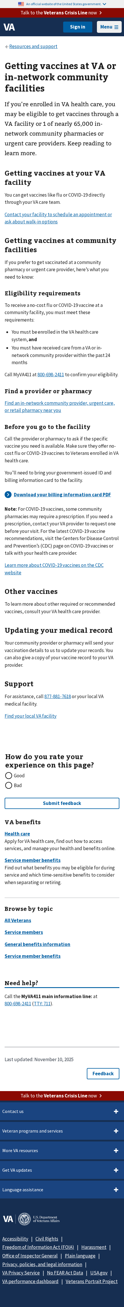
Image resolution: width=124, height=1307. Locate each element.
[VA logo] (9, 27)
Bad (18, 785)
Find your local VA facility (31, 716)
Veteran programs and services (32, 1131)
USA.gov (99, 1273)
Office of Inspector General (30, 1256)
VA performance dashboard (30, 1281)
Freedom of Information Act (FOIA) (38, 1247)
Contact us (13, 1111)
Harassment (93, 1247)
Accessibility (15, 1239)
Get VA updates (17, 1170)
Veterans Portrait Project (92, 1281)
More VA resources (20, 1150)
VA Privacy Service (21, 1273)
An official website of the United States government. (64, 4)
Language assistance (22, 1189)
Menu (106, 27)
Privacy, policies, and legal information (42, 1264)
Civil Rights (46, 1239)
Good (19, 775)
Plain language (80, 1256)
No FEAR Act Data (65, 1273)
